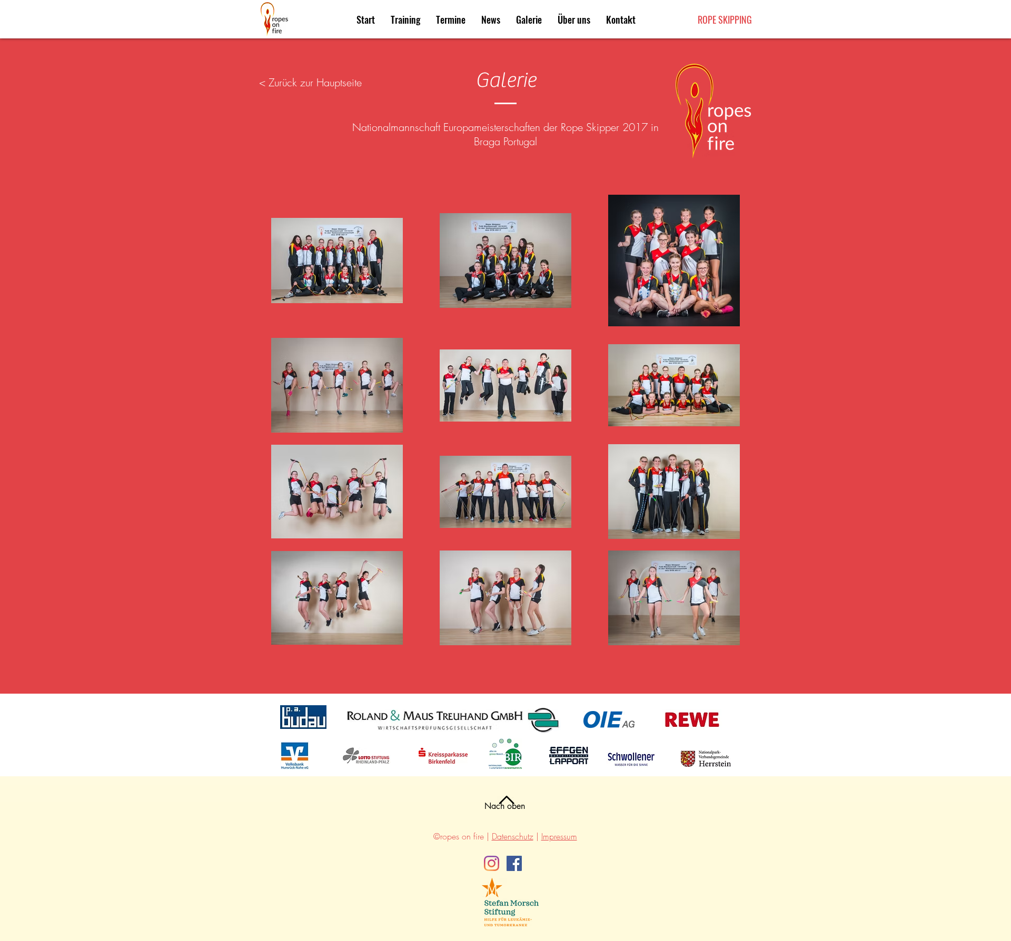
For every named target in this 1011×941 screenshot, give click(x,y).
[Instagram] (491, 863)
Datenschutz (512, 836)
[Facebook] (514, 863)
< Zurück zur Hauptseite (310, 82)
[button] (450, 19)
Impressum (559, 836)
